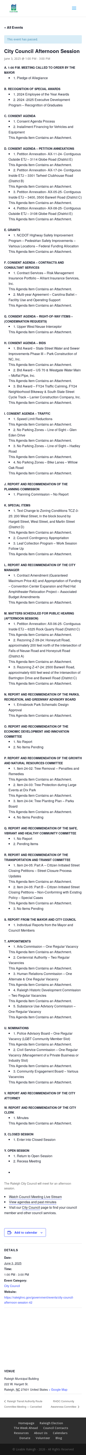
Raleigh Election (51, 1423)
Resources (21, 1433)
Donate (24, 1438)
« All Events (13, 27)
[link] (45, 78)
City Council (31, 1207)
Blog (59, 1438)
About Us (40, 1433)
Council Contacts (55, 1428)
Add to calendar (25, 1232)
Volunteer (43, 1438)
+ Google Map (58, 1389)
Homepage (26, 1423)
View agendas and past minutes (32, 1201)
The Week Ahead (26, 1428)
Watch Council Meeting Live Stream (35, 1196)
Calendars (60, 1433)
